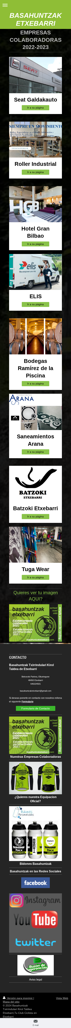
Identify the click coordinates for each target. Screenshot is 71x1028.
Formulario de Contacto (35, 708)
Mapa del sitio (11, 1001)
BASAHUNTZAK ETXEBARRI (35, 19)
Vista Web (62, 998)
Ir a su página (35, 107)
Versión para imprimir (19, 998)
